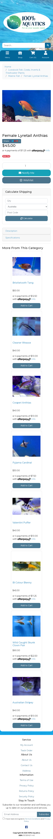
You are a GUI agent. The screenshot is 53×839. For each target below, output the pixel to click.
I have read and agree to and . (27, 820)
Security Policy (26, 796)
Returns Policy (26, 791)
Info (48, 150)
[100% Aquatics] (26, 22)
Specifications (12, 237)
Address (26, 770)
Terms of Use (26, 780)
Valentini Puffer (22, 522)
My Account (26, 745)
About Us (26, 760)
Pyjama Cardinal (22, 462)
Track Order (26, 750)
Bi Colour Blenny (22, 582)
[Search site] (48, 45)
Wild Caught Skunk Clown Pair (24, 644)
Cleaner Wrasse (22, 342)
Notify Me (27, 172)
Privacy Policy (26, 785)
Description (11, 231)
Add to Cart (26, 305)
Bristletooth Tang (23, 282)
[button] (26, 180)
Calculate (28, 218)
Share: (7, 141)
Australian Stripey (23, 702)
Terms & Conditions (32, 819)
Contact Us (26, 765)
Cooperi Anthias (22, 402)
